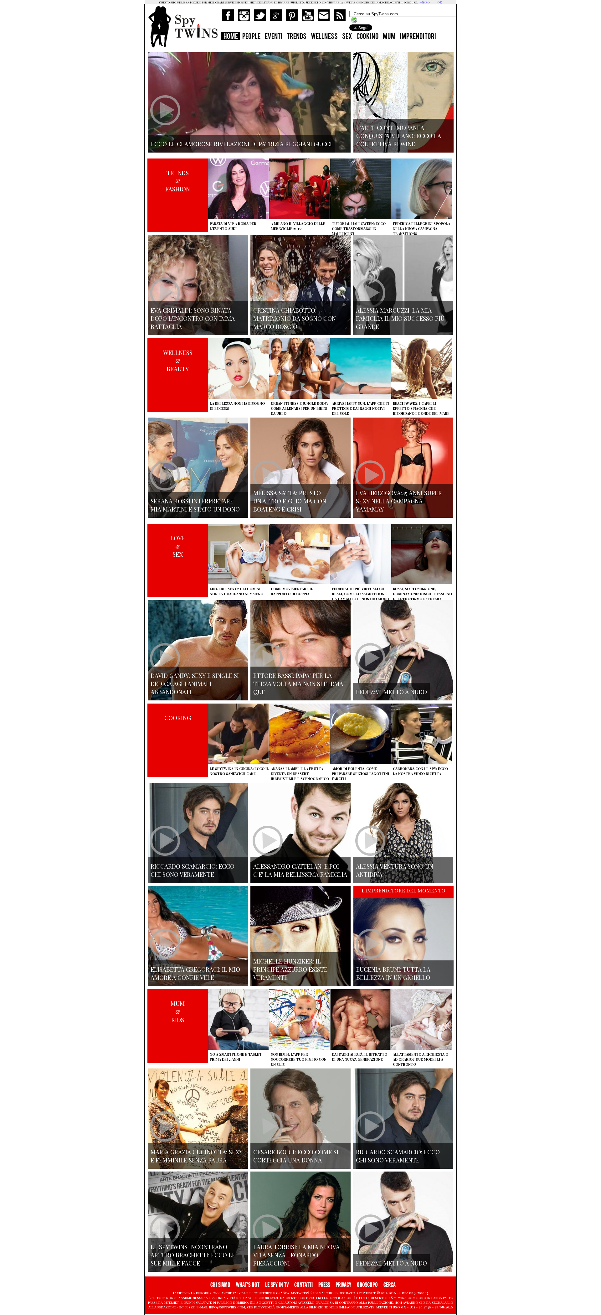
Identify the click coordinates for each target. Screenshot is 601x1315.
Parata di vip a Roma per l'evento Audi (233, 226)
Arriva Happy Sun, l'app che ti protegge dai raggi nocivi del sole (360, 408)
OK (439, 2)
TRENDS (296, 37)
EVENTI (273, 37)
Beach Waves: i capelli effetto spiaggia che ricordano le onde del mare (421, 408)
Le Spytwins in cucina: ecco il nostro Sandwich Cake (239, 771)
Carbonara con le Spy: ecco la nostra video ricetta (420, 771)
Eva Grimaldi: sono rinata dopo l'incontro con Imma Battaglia (193, 318)
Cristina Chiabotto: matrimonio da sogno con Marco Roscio (294, 318)
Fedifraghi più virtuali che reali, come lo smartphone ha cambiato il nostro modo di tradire (360, 596)
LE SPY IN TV (277, 1284)
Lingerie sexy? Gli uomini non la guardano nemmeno (236, 591)
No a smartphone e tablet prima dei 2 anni (236, 1057)
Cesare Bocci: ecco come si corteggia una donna (295, 1156)
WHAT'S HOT (247, 1284)
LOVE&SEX (177, 546)
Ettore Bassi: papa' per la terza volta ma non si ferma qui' (298, 683)
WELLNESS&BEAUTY (178, 360)
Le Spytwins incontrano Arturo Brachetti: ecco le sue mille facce (193, 1255)
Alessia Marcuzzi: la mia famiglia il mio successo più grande (400, 318)
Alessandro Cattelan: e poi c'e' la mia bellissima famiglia (300, 870)
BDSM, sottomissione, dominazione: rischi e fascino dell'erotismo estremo (422, 593)
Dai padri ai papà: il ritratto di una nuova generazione (359, 1057)
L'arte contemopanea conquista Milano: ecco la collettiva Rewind (398, 135)
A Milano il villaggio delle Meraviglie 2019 (298, 226)
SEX (347, 37)
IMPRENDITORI (418, 37)
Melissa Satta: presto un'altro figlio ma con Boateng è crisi (289, 501)
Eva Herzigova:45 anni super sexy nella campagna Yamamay (399, 501)
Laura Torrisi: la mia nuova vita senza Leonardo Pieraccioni (296, 1255)
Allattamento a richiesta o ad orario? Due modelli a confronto (420, 1059)
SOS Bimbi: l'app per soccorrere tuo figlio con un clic (298, 1059)
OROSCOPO (367, 1284)
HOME (230, 37)
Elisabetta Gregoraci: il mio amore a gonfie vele (195, 973)
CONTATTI (303, 1284)
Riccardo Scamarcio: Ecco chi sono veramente (192, 870)
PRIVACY (343, 1284)
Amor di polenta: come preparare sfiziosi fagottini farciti (360, 773)
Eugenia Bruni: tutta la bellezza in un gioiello (393, 973)
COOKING (367, 37)
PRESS (324, 1284)
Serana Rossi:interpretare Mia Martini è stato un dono (195, 505)
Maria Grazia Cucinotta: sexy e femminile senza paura (197, 1156)
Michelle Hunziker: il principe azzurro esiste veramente (290, 969)
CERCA (389, 1284)
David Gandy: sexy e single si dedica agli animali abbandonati (195, 683)
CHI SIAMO (220, 1284)
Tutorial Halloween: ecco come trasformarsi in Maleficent (359, 228)
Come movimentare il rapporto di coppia (292, 591)
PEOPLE (251, 37)
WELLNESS (324, 37)
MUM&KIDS (178, 1011)
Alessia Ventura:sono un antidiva (394, 870)
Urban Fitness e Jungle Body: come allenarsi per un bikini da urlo (299, 408)
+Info (425, 2)
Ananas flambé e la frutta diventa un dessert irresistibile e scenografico (300, 773)
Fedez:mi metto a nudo (391, 692)
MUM (389, 37)
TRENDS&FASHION (177, 181)
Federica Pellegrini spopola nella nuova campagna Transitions (421, 228)
